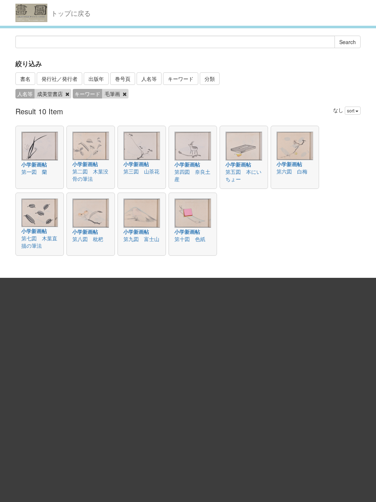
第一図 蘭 (34, 171)
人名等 (149, 78)
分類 (210, 78)
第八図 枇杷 (87, 239)
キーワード (181, 78)
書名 (25, 78)
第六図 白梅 (291, 171)
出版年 (96, 78)
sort (351, 110)
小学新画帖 (34, 164)
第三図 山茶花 (141, 171)
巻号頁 (122, 78)
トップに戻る (71, 13)
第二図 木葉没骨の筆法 (90, 175)
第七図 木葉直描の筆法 (39, 241)
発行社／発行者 (59, 78)
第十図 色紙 (189, 239)
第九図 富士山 (141, 239)
